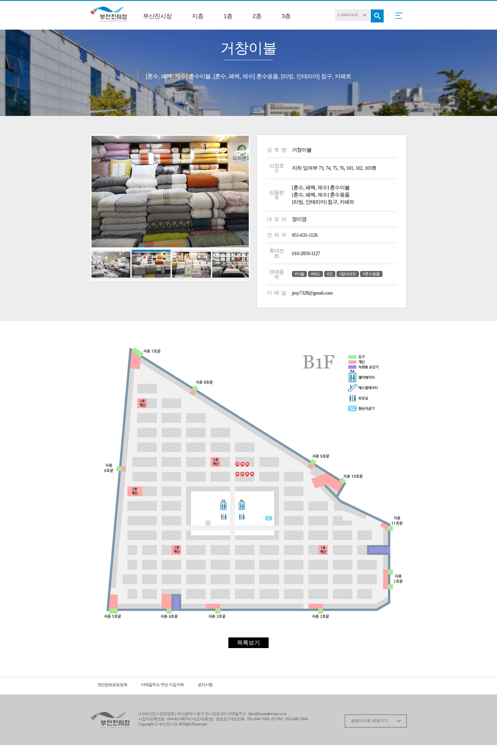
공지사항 (205, 685)
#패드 (315, 274)
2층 (257, 16)
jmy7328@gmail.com (312, 293)
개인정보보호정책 (112, 685)
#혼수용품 (371, 274)
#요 (329, 274)
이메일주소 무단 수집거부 (162, 685)
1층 (227, 16)
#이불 (299, 274)
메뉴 (400, 17)
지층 (197, 16)
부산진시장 (157, 16)
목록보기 (248, 643)
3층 (286, 16)
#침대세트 (347, 274)
